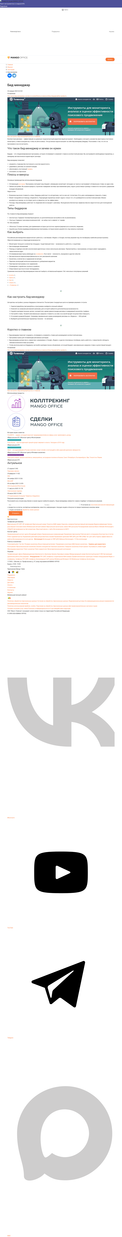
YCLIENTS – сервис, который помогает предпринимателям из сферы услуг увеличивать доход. (39, 435)
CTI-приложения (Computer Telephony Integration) (23, 496)
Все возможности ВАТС (61, 529)
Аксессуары (91, 559)
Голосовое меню (21, 526)
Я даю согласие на (24, 510)
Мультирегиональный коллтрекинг (59, 549)
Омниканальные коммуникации (53, 534)
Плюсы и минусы (42, 96)
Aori (10, 280)
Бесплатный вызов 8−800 (94, 554)
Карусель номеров (68, 524)
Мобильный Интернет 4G (63, 559)
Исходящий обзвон (35, 534)
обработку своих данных (30, 510)
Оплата (9, 585)
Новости (10, 580)
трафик (29, 169)
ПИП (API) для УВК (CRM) (77, 536)
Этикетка (50, 524)
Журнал (10, 592)
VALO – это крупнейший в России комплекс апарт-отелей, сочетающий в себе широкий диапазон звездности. (44, 450)
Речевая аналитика (31, 544)
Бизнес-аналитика (81, 544)
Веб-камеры (68, 556)
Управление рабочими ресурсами (34, 536)
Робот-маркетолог (41, 549)
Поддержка (56, 31)
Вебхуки (62, 539)
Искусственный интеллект (47, 544)
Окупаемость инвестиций (97, 546)
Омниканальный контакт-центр (18, 534)
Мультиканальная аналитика (26, 546)
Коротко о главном (33, 136)
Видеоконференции (100, 524)
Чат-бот (22, 544)
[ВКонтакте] (9, 75)
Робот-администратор (15, 536)
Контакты (10, 590)
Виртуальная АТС (13, 524)
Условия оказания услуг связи (17, 608)
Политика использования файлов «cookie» (21, 606)
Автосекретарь (30, 529)
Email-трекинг (84, 546)
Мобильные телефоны (79, 559)
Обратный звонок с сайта (44, 529)
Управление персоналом (72, 534)
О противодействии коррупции (60, 608)
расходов (22, 184)
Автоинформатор (19, 529)
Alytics (11, 278)
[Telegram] (14, 75)
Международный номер (78, 554)
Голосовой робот (13, 544)
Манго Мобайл (100, 526)
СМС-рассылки (73, 526)
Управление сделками (61, 536)
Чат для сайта (91, 536)
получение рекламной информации (102, 505)
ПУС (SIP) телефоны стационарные (52, 556)
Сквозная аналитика (58, 546)
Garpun (11, 282)
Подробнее (3, 6)
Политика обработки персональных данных (22, 601)
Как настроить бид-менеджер (17, 136)
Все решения (24, 556)
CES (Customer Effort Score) (16, 486)
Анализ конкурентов (43, 546)
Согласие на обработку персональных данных (52, 601)
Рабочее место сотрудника (90, 534)
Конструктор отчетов (106, 534)
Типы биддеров (53, 96)
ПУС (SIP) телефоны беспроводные (34, 559)
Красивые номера (63, 554)
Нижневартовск (15, 31)
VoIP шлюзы (50, 559)
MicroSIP (10, 481)
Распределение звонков (86, 526)
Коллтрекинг (11, 546)
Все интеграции (82, 539)
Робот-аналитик (29, 549)
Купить (110, 59)
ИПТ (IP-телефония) (26, 524)
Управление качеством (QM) (65, 544)
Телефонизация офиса (15, 554)
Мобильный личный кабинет (37, 526)
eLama (11, 275)
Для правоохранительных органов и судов (83, 606)
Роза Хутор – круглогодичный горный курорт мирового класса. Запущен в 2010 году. (36, 442)
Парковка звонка (13, 471)
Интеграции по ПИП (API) (51, 539)
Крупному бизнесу (51, 554)
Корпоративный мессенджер (84, 524)
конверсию (39, 254)
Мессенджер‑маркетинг (15, 549)
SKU (8, 476)
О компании (11, 587)
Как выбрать (62, 96)
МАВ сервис (57, 524)
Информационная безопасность (34, 554)
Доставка (10, 582)
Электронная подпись (14, 491)
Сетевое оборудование (101, 556)
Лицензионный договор (76, 601)
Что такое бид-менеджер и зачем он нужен (21, 96)
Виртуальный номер (40, 524)
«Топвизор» (13, 285)
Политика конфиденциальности (39, 608)
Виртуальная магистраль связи (57, 526)
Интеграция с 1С (71, 539)
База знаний (49, 536)
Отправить (15, 513)
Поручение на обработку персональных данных (52, 606)
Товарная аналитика (72, 546)
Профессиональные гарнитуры (82, 556)
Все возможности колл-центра (23, 539)
